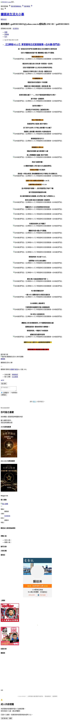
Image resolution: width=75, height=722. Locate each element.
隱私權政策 (48, 696)
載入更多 (3, 383)
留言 (16, 369)
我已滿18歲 (4, 718)
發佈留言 (3, 395)
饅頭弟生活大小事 (12, 14)
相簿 (5, 32)
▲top (2, 380)
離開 (10, 718)
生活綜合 (16, 28)
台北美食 (15, 377)
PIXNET (24, 696)
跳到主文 (4, 19)
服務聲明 (54, 696)
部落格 (6, 34)
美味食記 (15, 374)
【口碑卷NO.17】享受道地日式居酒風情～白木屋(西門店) (32, 44)
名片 (5, 36)
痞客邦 (12, 369)
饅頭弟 (3, 359)
